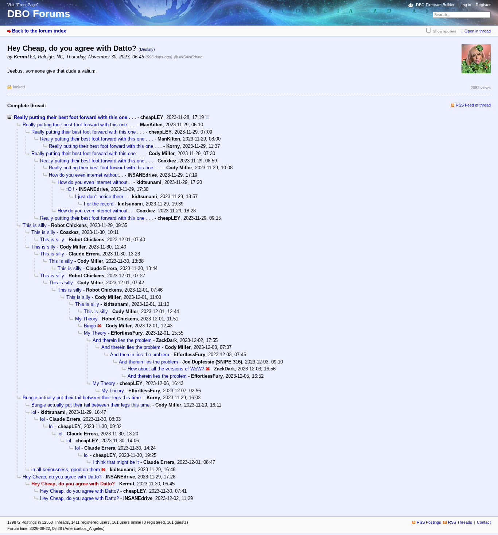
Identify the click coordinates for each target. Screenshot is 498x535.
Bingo (90, 325)
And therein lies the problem (122, 340)
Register (483, 5)
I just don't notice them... (101, 196)
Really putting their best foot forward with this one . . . (75, 117)
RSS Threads (460, 522)
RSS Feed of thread (473, 105)
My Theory (86, 319)
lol (33, 412)
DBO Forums (38, 13)
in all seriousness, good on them (65, 469)
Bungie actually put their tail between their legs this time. (82, 397)
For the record (98, 204)
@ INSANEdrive (188, 57)
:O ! (70, 189)
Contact (484, 522)
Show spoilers (444, 31)
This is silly (35, 225)
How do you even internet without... (86, 175)
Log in (465, 5)
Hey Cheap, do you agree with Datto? (62, 477)
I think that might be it (116, 462)
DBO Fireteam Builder (435, 5)
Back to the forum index (39, 31)
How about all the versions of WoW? (166, 369)
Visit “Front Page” (22, 5)
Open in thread (477, 31)
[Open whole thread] (207, 117)
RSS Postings (429, 522)
